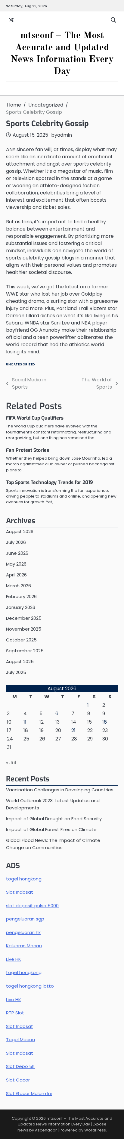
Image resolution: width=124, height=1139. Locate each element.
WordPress (95, 1130)
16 (104, 721)
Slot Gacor (18, 1080)
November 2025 (23, 629)
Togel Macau (20, 1039)
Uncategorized (20, 364)
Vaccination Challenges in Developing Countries (59, 790)
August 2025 (20, 661)
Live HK (13, 959)
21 (73, 730)
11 (24, 721)
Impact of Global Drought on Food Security (54, 818)
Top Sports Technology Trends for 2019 (49, 482)
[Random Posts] (11, 20)
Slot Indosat (19, 892)
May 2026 (16, 564)
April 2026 (16, 575)
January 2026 (20, 607)
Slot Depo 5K (20, 1066)
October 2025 (21, 640)
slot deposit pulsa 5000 (32, 905)
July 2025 (16, 672)
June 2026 (17, 553)
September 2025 (25, 650)
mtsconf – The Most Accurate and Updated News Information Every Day (65, 1121)
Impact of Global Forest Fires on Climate (51, 829)
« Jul (11, 762)
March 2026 (18, 585)
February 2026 (21, 596)
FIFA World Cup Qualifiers (35, 418)
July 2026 (16, 542)
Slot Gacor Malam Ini (29, 1093)
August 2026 (19, 531)
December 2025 (24, 618)
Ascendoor (46, 1130)
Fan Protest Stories (27, 450)
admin (64, 135)
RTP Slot (15, 1013)
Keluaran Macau (24, 945)
